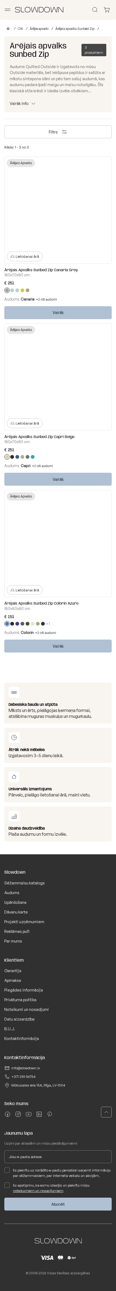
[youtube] (28, 1116)
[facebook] (7, 1116)
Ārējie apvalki (39, 29)
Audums (11, 892)
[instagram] (18, 1116)
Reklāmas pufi (16, 931)
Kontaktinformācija (21, 1038)
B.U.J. (9, 1028)
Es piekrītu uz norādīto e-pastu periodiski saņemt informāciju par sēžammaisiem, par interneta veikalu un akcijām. (62, 1173)
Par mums (13, 941)
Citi (20, 29)
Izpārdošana (15, 902)
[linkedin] (39, 1116)
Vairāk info (19, 103)
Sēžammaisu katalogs (24, 883)
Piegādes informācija (23, 990)
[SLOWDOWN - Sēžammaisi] (39, 9)
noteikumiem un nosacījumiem (38, 1190)
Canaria (28, 299)
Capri (25, 465)
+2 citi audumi (46, 299)
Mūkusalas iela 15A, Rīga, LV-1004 (38, 1085)
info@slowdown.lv (25, 1068)
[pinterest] (49, 1116)
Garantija (12, 970)
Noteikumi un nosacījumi (26, 1009)
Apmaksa (12, 980)
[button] (106, 1112)
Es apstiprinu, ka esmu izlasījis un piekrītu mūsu (51, 1188)
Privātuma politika (20, 999)
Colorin (27, 632)
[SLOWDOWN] (7, 29)
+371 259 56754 (23, 1076)
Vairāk (58, 312)
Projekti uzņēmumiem (24, 921)
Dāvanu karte (16, 912)
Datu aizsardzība (19, 1019)
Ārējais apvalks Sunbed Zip (74, 29)
